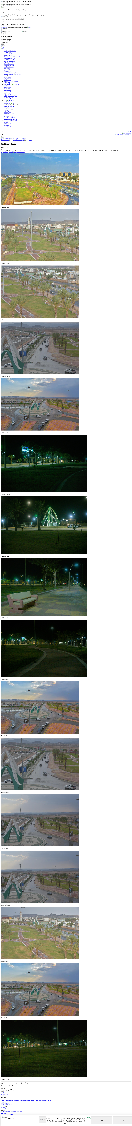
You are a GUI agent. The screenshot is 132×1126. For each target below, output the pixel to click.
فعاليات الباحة (6, 34)
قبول (102, 1120)
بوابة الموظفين (4, 1101)
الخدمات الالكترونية (9, 74)
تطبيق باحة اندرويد (5, 1114)
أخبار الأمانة (3, 1093)
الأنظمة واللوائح (5, 1104)
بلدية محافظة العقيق (18, 140)
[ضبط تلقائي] (1, 129)
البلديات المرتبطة (6, 39)
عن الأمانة (6, 51)
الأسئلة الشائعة (6, 40)
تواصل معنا (7, 120)
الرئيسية (31, 140)
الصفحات (4, 37)
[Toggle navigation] (3, 45)
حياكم (5, 100)
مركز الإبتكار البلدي (9, 81)
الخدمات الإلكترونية (7, 36)
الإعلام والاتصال (8, 84)
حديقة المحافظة (5, 140)
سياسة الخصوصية (88, 1118)
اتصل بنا (3, 1107)
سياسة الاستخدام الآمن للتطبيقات (22, 1100)
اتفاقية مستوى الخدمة (36, 1100)
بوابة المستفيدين (5, 1095)
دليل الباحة (5, 42)
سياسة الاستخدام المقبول (7, 1100)
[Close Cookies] (42, 1120)
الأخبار (4, 33)
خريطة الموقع (4, 1094)
